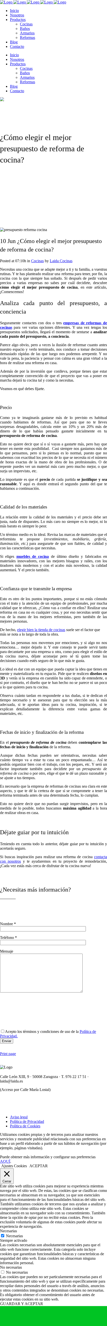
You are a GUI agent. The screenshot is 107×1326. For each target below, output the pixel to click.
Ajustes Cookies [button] (14, 1166)
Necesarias (14, 1236)
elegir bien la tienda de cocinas (41, 630)
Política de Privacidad (27, 1121)
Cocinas (37, 261)
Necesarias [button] (8, 1231)
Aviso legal (19, 1117)
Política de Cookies (25, 1126)
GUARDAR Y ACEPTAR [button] (21, 1304)
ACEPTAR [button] (38, 1166)
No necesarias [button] (11, 1267)
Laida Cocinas (61, 261)
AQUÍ (5, 1161)
